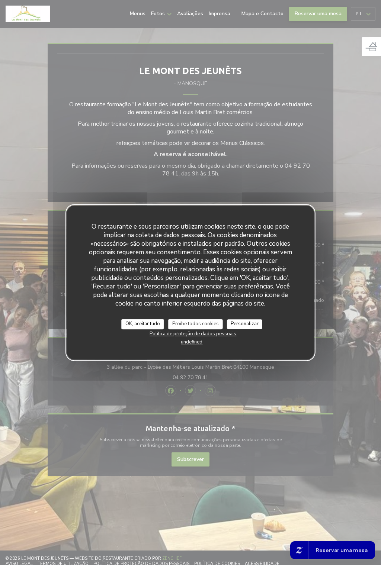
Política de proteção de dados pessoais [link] (193, 333)
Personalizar (245, 323)
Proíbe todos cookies (195, 323)
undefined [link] (191, 342)
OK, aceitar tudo (142, 323)
